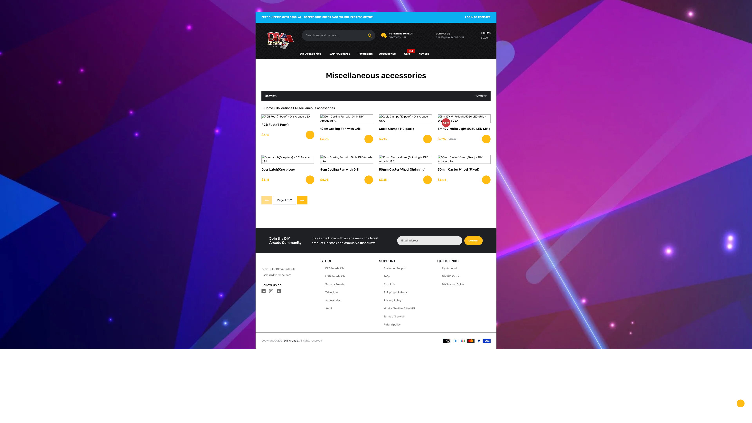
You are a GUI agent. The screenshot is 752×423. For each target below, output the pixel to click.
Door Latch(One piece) (278, 169)
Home (268, 108)
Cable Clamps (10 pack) (396, 129)
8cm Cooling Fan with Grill (339, 169)
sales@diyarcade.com (277, 275)
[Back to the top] (741, 403)
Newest (424, 53)
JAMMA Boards (339, 53)
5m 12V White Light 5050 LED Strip (464, 129)
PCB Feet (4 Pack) (275, 125)
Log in (469, 17)
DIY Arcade (291, 340)
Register (484, 17)
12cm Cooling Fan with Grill (340, 129)
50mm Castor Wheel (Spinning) (402, 169)
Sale (407, 53)
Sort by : (271, 96)
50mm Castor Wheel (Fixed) (458, 169)
